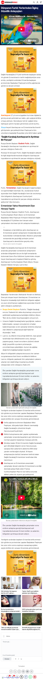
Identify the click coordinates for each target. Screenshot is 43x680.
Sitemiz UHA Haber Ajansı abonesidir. (11, 677)
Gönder (7, 659)
